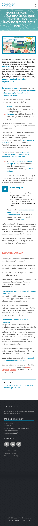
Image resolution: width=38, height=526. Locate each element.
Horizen (13, 370)
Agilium (28, 367)
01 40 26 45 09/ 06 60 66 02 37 (20, 428)
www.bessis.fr (14, 433)
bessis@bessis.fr (13, 431)
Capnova (5, 370)
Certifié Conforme (14, 520)
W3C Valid (26, 520)
